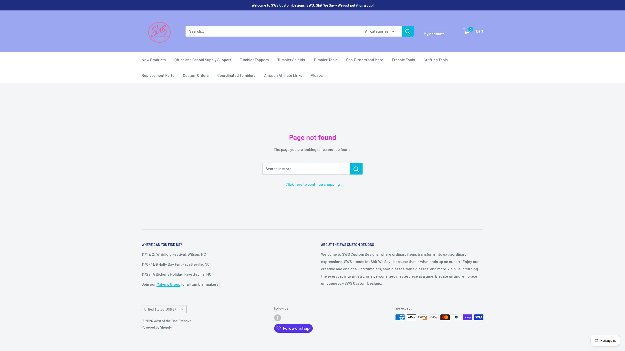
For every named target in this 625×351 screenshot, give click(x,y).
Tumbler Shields (291, 59)
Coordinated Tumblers (236, 75)
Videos (317, 75)
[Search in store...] (356, 169)
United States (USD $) (160, 309)
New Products (154, 59)
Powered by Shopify (157, 327)
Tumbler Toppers (254, 59)
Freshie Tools (403, 59)
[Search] (408, 31)
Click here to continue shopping (312, 184)
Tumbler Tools (325, 59)
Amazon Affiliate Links (283, 75)
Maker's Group (168, 284)
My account (434, 33)
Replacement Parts (158, 75)
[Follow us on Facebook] (277, 317)
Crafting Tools (436, 59)
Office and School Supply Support (202, 59)
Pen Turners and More (364, 59)
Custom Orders (196, 75)
